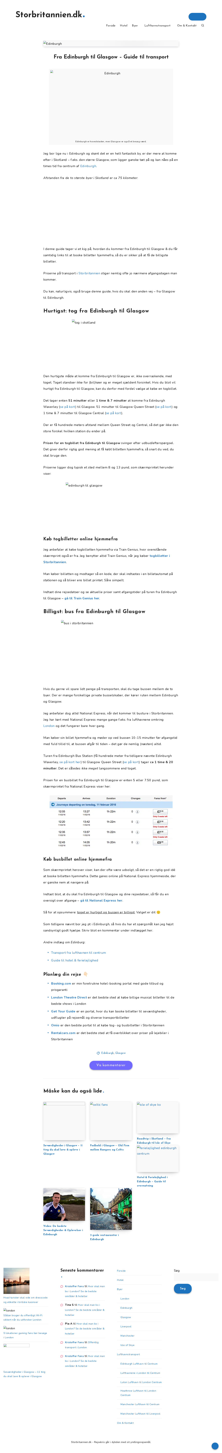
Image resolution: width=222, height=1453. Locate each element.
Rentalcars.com (63, 1033)
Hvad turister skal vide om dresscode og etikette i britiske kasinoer (25, 1300)
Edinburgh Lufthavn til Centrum (139, 1363)
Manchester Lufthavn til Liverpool (140, 1413)
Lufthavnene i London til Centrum (140, 1373)
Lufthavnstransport (157, 25)
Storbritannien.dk (49, 15)
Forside (111, 25)
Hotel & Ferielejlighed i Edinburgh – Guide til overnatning (152, 1181)
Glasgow (120, 1053)
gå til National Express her (101, 900)
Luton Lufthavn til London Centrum (141, 1382)
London (49, 726)
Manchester (127, 1335)
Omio (55, 1025)
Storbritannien (89, 273)
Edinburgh (88, 166)
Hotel (123, 25)
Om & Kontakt (187, 25)
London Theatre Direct (69, 997)
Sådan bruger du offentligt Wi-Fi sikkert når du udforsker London (22, 1317)
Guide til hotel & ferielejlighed (74, 960)
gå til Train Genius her (82, 598)
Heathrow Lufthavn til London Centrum (138, 1393)
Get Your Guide (63, 1011)
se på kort (67, 407)
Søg (177, 1270)
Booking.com (61, 983)
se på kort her (70, 762)
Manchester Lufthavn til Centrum (140, 1404)
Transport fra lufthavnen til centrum (78, 953)
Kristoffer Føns (74, 1286)
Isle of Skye (127, 1345)
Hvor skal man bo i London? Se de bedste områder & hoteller (85, 1291)
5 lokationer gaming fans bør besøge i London (25, 1335)
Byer (135, 25)
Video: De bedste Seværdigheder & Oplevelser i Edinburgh (63, 1230)
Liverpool (126, 1326)
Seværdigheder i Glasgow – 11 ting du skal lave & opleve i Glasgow (63, 1149)
